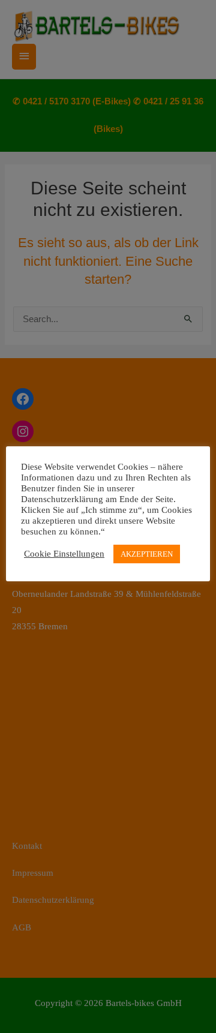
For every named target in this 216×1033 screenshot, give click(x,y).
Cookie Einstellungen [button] (64, 553)
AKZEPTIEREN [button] (147, 553)
